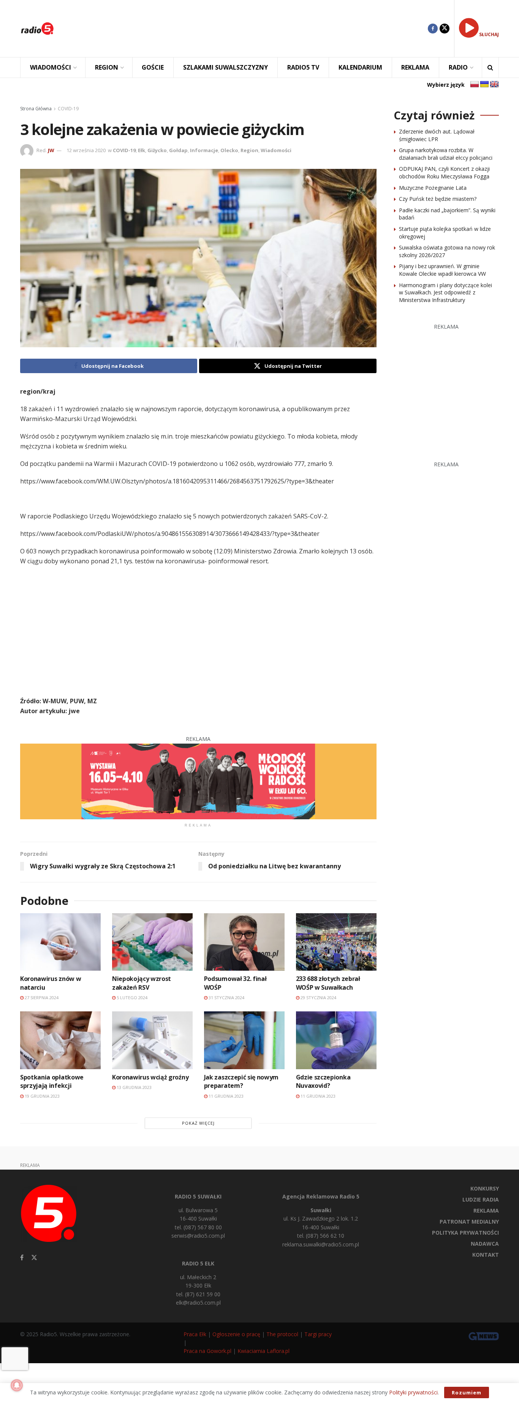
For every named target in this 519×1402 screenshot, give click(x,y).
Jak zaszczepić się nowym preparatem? (241, 1081)
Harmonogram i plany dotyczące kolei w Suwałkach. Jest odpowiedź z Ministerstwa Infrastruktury (445, 292)
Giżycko (157, 150)
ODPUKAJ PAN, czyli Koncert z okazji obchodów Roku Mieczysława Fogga (444, 172)
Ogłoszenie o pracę (236, 1334)
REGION (106, 67)
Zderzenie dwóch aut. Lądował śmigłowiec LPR (437, 135)
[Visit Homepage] (37, 28)
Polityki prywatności (413, 1392)
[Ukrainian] (484, 84)
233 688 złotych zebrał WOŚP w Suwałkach (328, 982)
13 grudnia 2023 (134, 1087)
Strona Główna (36, 108)
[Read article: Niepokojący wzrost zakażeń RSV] (152, 942)
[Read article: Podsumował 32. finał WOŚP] (244, 942)
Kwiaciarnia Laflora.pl (263, 1350)
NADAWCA (485, 1243)
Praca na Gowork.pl (207, 1350)
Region (249, 150)
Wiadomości (276, 150)
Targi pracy (318, 1334)
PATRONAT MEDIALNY (469, 1221)
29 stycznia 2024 (317, 997)
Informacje (204, 150)
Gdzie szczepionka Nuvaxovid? (323, 1081)
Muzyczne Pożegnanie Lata (433, 187)
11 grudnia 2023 (225, 1096)
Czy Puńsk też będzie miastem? (437, 198)
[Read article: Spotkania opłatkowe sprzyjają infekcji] (60, 1040)
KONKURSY (484, 1188)
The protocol (282, 1334)
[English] (494, 84)
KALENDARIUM (360, 67)
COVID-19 (68, 108)
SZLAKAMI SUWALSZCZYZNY (225, 67)
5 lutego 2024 (131, 997)
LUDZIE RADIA (480, 1199)
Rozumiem (466, 1392)
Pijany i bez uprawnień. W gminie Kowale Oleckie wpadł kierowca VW (442, 269)
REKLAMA (415, 67)
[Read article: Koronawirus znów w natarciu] (60, 942)
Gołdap (178, 150)
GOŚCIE (153, 67)
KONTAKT (485, 1254)
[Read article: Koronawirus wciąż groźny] (152, 1040)
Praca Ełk (195, 1334)
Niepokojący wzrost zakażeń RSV (141, 982)
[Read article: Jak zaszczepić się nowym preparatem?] (244, 1040)
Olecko (229, 150)
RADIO (458, 67)
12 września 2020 (86, 150)
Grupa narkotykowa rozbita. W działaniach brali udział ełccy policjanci (445, 153)
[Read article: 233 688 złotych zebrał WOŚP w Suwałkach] (336, 942)
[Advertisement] (247, 28)
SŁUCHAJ (489, 34)
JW (51, 150)
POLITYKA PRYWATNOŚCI (465, 1232)
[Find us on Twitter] (444, 28)
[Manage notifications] (17, 1385)
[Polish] (474, 84)
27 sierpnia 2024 (41, 997)
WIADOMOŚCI (50, 67)
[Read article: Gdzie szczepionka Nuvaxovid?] (336, 1040)
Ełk (141, 150)
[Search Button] (490, 67)
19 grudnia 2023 (42, 1096)
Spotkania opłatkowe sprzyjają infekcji (52, 1081)
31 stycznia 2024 (225, 997)
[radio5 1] (198, 780)
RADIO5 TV (303, 67)
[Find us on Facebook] (433, 28)
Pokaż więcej (198, 1123)
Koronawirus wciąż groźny (150, 1077)
